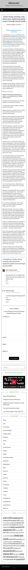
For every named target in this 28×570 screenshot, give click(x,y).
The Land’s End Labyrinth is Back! (11, 408)
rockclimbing (17, 548)
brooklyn (15, 520)
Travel (4, 494)
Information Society (8, 457)
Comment (6, 316)
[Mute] (20, 387)
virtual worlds (10, 559)
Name (4, 337)
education (14, 524)
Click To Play (14, 31)
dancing (20, 522)
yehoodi (20, 559)
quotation (5, 478)
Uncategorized (6, 498)
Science (5, 481)
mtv (22, 543)
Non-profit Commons (10, 38)
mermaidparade (14, 543)
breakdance (17, 518)
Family (4, 440)
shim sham (19, 551)
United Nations (6, 501)
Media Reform (6, 464)
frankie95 (6, 527)
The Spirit (5, 491)
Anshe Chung (13, 34)
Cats (4, 423)
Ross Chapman (7, 45)
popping (18, 545)
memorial (6, 543)
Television (5, 488)
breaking (6, 520)
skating (8, 554)
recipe (9, 548)
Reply (7, 283)
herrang (17, 530)
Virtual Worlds (6, 505)
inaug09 (18, 532)
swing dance (12, 557)
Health (4, 454)
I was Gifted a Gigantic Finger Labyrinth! (13, 411)
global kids (9, 530)
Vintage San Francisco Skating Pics (11, 399)
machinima (18, 541)
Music (4, 467)
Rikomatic (14, 3)
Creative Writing (7, 430)
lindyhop (11, 539)
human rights (11, 532)
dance (13, 522)
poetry (13, 545)
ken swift (5, 535)
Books (4, 420)
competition (8, 522)
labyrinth (11, 535)
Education (5, 437)
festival (21, 524)
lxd (23, 539)
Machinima (5, 461)
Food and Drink (7, 447)
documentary (7, 524)
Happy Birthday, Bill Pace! (9, 396)
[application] (14, 382)
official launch (22, 36)
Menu (25, 10)
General (5, 450)
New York (5, 471)
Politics (5, 474)
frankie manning (16, 527)
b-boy (7, 517)
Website (5, 351)
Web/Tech (5, 508)
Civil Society (6, 427)
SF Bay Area (6, 484)
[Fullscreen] (23, 387)
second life (9, 551)
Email (4, 344)
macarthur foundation (8, 541)
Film (4, 444)
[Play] (5, 387)
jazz (22, 532)
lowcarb (19, 539)
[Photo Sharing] (7, 91)
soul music (16, 554)
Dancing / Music (7, 433)
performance (7, 545)
